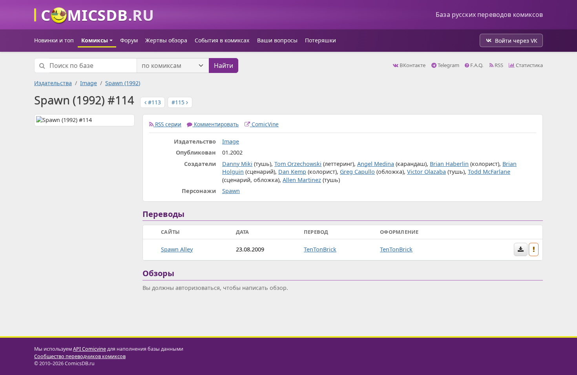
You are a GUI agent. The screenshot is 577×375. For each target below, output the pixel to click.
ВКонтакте (411, 65)
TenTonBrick (320, 249)
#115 (179, 102)
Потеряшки (320, 40)
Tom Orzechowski (297, 163)
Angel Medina (375, 163)
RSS (498, 65)
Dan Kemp (292, 171)
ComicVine (264, 124)
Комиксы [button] (94, 40)
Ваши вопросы (277, 40)
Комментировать (215, 124)
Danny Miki (237, 163)
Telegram (447, 65)
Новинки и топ (54, 40)
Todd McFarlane (489, 171)
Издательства (53, 83)
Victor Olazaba (426, 171)
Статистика (529, 65)
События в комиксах (222, 40)
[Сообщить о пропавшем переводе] (534, 249)
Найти (223, 65)
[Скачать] (521, 249)
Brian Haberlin (449, 163)
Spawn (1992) (122, 83)
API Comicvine (89, 349)
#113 (153, 102)
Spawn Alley (177, 249)
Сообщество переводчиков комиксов (80, 356)
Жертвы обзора (166, 40)
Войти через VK (516, 40)
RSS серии (167, 124)
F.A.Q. (476, 65)
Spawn (231, 191)
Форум (129, 40)
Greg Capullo (357, 171)
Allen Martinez (302, 180)
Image (88, 83)
